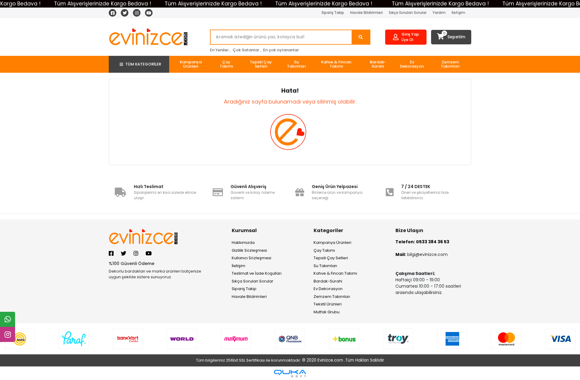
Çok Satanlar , (247, 50)
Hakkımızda (243, 242)
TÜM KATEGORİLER (143, 64)
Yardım (439, 12)
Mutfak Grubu (327, 312)
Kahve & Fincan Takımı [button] (336, 64)
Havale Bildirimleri (366, 12)
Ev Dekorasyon (328, 289)
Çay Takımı (324, 250)
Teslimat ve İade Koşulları (257, 273)
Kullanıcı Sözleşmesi (251, 258)
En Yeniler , (220, 50)
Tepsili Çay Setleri (331, 258)
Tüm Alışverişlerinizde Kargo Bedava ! (102, 3)
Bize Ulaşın (409, 230)
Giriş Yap (410, 34)
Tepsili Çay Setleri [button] (261, 64)
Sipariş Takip (332, 12)
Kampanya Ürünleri (332, 242)
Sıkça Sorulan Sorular (408, 12)
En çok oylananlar (281, 50)
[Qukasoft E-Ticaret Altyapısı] (290, 373)
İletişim (458, 12)
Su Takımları (325, 266)
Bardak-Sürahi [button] (378, 64)
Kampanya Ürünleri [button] (191, 64)
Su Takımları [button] (296, 64)
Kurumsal (244, 230)
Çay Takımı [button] (226, 64)
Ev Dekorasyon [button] (412, 64)
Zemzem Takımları (332, 296)
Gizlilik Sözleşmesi (249, 250)
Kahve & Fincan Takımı (335, 273)
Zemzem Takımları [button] (450, 64)
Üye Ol (407, 39)
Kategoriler (328, 230)
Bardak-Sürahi (328, 281)
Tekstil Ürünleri (328, 304)
